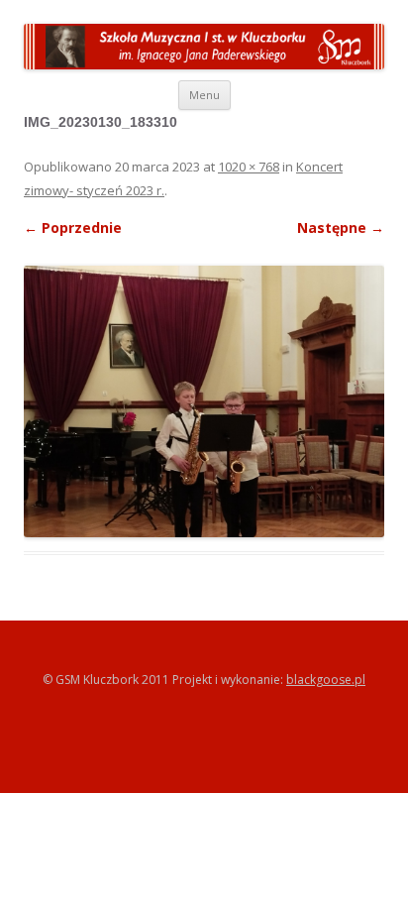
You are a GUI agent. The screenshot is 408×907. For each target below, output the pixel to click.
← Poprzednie (73, 227)
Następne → (340, 227)
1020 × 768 (248, 166)
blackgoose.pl (325, 679)
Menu (204, 94)
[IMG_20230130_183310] (204, 325)
